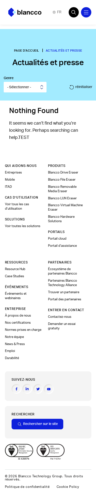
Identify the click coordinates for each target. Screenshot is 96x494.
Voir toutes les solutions (22, 226)
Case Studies (14, 276)
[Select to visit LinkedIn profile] (27, 389)
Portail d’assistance (62, 245)
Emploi (10, 350)
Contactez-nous (59, 316)
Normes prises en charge (23, 329)
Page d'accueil (26, 50)
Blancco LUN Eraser (62, 198)
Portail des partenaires (64, 299)
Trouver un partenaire (63, 292)
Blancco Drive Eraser (63, 172)
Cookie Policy (68, 486)
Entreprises (13, 172)
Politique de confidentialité (27, 486)
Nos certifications (18, 322)
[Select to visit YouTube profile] (49, 389)
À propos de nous (18, 315)
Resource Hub (15, 269)
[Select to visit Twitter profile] (38, 389)
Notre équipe (14, 336)
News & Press (15, 344)
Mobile (10, 179)
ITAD (8, 186)
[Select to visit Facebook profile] (16, 389)
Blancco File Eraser (62, 179)
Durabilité (12, 358)
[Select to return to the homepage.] (25, 12)
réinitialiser (83, 87)
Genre (9, 78)
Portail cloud (57, 238)
